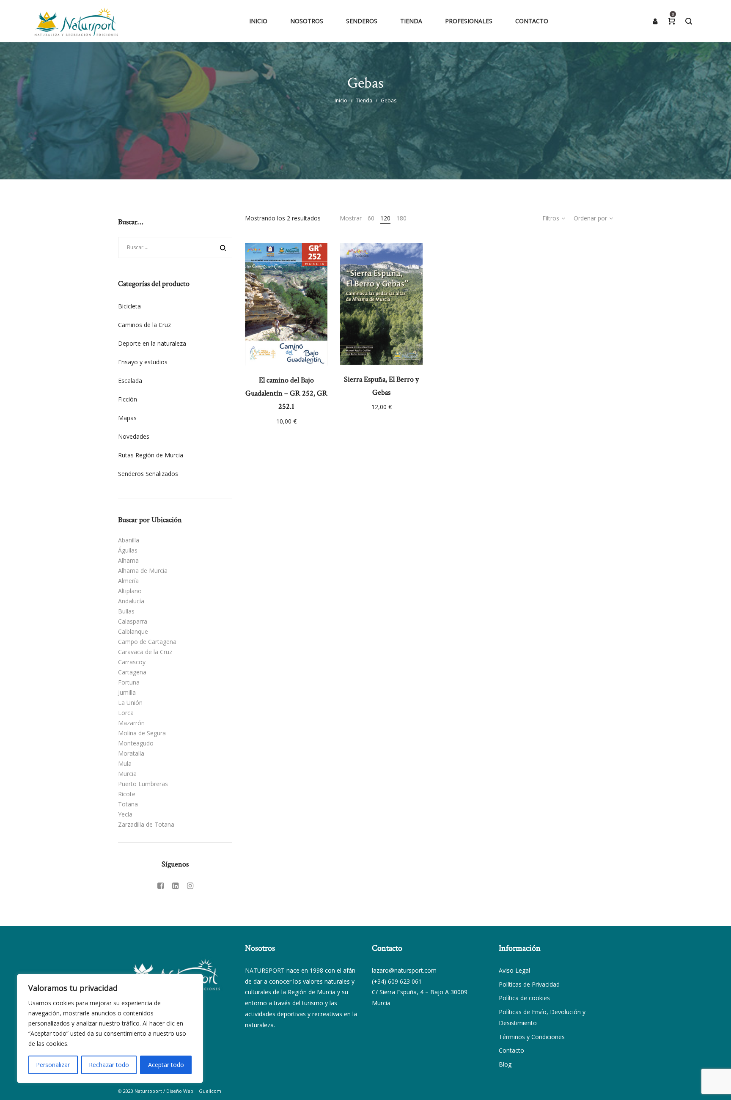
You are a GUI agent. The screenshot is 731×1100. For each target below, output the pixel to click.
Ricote (126, 794)
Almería (128, 581)
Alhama (128, 560)
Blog (505, 1064)
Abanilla (128, 540)
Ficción (127, 399)
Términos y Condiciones (532, 1037)
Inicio (341, 100)
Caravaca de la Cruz (145, 652)
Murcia (127, 774)
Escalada (130, 381)
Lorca (126, 713)
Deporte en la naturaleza (152, 343)
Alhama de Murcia (143, 570)
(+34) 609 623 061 (397, 981)
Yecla (125, 814)
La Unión (130, 702)
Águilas (127, 550)
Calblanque (133, 631)
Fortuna (129, 682)
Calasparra (132, 621)
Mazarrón (131, 723)
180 (401, 218)
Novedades (133, 436)
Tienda (364, 100)
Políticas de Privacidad (529, 984)
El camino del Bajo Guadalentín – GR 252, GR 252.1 (286, 393)
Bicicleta (129, 306)
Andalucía (131, 601)
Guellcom (210, 1091)
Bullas (126, 611)
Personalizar (53, 1065)
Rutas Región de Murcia (150, 455)
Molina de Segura (142, 733)
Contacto (511, 1050)
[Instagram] (190, 885)
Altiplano (130, 591)
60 (371, 218)
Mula (125, 763)
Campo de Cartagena (147, 642)
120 (385, 218)
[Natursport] (76, 21)
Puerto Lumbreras (143, 784)
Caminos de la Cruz (144, 325)
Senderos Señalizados (148, 474)
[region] (110, 1028)
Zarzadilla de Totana (146, 824)
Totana (128, 804)
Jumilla (127, 692)
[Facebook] (160, 885)
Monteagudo (136, 743)
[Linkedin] (175, 885)
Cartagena (132, 672)
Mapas (127, 418)
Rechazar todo (109, 1065)
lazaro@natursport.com (404, 970)
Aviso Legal (514, 970)
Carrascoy (132, 662)
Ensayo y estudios (143, 362)
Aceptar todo (166, 1065)
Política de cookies (524, 998)
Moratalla (131, 753)
